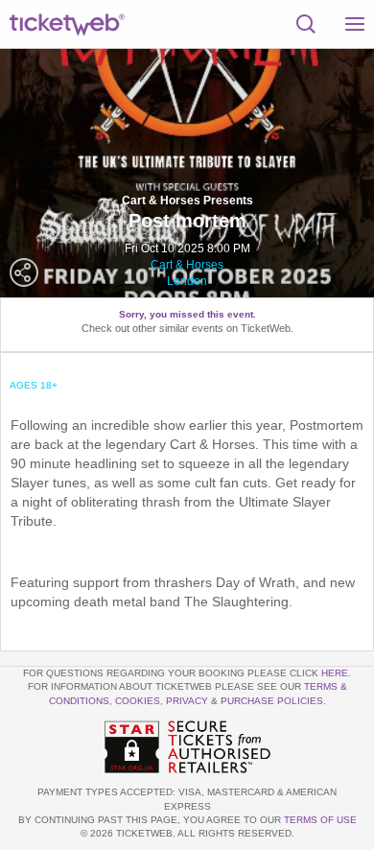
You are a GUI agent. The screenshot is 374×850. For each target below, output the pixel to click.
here (334, 673)
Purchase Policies (272, 701)
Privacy (187, 701)
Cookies (137, 701)
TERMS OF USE (320, 820)
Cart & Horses (187, 265)
